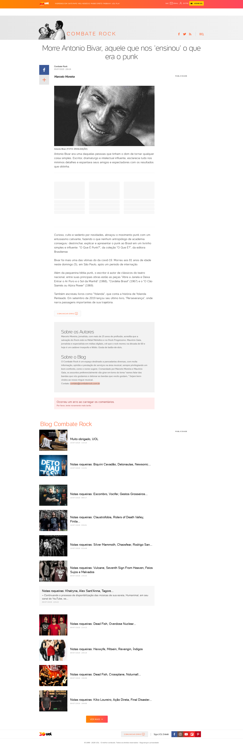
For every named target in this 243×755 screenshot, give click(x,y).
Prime (179, 11)
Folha (105, 11)
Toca (184, 11)
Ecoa (151, 11)
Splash (121, 11)
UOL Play (116, 3)
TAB (174, 11)
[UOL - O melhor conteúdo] (44, 3)
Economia (96, 11)
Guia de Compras (196, 11)
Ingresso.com (61, 3)
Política (78, 11)
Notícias (69, 11)
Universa (130, 11)
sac (167, 3)
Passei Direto (96, 3)
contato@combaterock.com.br (85, 383)
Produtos (42, 11)
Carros (87, 11)
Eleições (59, 11)
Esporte (113, 11)
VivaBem (140, 11)
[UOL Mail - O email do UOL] (174, 3)
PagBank (107, 3)
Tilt (146, 11)
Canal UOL (159, 11)
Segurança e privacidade (149, 743)
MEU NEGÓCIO (84, 3)
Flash (51, 11)
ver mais (95, 719)
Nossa (168, 11)
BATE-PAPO (72, 3)
